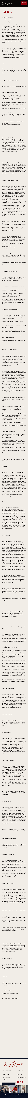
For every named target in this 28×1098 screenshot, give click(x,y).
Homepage (6, 1074)
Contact (23, 1096)
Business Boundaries (20, 1075)
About (4, 1076)
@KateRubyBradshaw (9, 1084)
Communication (21, 1077)
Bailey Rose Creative (20, 1094)
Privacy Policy (15, 1096)
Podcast (5, 1079)
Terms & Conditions (6, 1096)
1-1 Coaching (6, 1077)
